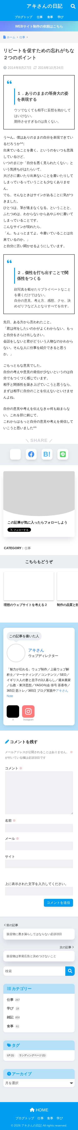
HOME (41, 1110)
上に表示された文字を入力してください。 (36, 884)
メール (12, 838)
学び (60, 17)
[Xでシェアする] (15, 454)
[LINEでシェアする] (62, 454)
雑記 (13, 1017)
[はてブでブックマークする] (47, 454)
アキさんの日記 (44, 6)
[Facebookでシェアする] (31, 454)
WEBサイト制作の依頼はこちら (39, 26)
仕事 (40, 17)
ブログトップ (23, 17)
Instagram (28, 719)
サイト (10, 856)
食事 (50, 17)
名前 (10, 820)
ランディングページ (32, 1055)
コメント (13, 768)
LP (10, 1055)
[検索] (70, 971)
